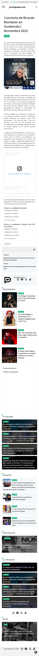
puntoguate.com (19, 277)
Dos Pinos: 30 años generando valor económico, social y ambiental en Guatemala (16, 603)
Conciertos (6, 36)
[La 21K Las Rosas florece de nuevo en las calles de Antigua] (7, 509)
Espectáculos (7, 538)
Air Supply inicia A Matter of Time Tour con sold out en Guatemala (18, 568)
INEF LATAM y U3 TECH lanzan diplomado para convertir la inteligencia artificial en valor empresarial (18, 450)
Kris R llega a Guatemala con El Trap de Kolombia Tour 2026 (26, 298)
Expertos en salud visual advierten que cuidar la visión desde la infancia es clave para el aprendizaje (19, 633)
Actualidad (10, 2)
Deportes (14, 480)
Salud (5, 624)
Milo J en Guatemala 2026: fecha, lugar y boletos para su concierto (27, 335)
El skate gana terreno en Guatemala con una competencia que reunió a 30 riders (24, 523)
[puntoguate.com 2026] (11, 649)
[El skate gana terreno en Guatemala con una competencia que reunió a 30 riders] (7, 521)
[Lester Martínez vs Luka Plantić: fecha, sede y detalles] (7, 497)
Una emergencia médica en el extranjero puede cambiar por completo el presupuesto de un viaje (19, 426)
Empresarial (6, 599)
